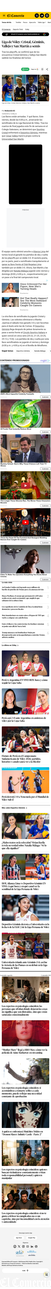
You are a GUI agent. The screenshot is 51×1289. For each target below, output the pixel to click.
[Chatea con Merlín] (37, 15)
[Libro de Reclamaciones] (31, 1253)
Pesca (25, 22)
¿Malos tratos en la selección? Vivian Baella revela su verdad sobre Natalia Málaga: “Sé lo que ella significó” (24, 845)
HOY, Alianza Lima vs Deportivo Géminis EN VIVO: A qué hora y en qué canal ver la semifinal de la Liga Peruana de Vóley (24, 886)
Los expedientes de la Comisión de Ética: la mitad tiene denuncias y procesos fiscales (22, 607)
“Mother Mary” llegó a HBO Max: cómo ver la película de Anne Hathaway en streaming (24, 1051)
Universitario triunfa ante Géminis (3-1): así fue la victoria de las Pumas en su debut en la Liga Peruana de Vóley (24, 965)
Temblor (18, 22)
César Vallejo (12, 136)
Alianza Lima (39, 251)
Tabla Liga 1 (42, 22)
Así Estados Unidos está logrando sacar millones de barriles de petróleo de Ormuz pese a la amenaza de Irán (23, 588)
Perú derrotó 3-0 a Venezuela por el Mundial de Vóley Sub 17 (25, 798)
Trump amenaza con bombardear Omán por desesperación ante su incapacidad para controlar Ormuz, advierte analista (23, 634)
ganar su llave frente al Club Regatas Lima (21, 264)
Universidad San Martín (13, 139)
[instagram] (23, 1246)
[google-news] (36, 1246)
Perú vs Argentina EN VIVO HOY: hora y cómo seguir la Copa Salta (25, 681)
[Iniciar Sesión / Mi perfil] (47, 15)
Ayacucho (32, 22)
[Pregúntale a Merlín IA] (46, 1274)
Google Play (31, 1238)
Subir (24, 1270)
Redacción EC (10, 111)
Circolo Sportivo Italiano (34, 332)
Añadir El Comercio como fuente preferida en (25, 34)
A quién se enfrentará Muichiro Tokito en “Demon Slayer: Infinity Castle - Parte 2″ (22, 1133)
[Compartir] (47, 69)
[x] (19, 1246)
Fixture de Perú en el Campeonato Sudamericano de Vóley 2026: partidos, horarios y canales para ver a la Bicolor (21, 758)
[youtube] (27, 1246)
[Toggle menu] (4, 15)
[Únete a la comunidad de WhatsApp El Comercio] (25, 69)
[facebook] (14, 1246)
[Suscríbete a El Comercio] (41, 15)
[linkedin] (31, 1246)
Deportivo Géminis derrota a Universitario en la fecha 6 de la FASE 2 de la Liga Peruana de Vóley (25, 925)
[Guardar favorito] (42, 69)
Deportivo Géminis (29, 132)
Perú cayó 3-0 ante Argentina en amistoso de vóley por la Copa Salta (24, 719)
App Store (19, 1238)
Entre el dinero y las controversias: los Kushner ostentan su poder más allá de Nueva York (23, 625)
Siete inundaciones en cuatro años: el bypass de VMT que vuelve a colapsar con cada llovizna (23, 616)
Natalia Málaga (21, 271)
